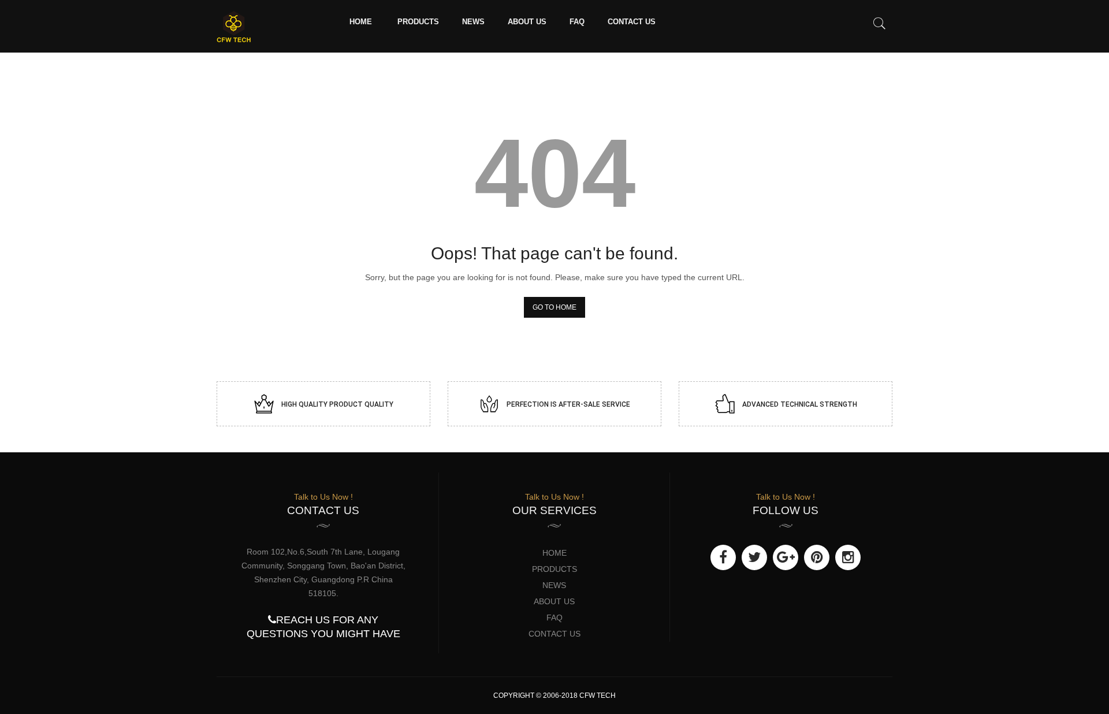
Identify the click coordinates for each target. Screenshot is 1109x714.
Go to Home (554, 307)
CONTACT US (632, 21)
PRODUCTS (418, 21)
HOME (360, 21)
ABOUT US (527, 21)
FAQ (577, 21)
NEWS (473, 21)
